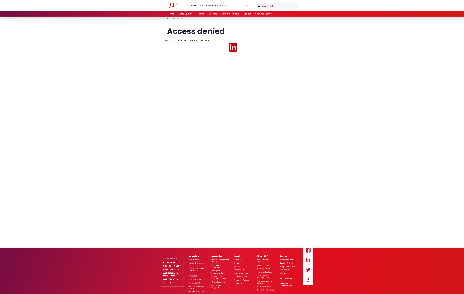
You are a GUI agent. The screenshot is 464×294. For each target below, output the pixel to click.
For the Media (286, 278)
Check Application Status (196, 270)
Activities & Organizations (263, 276)
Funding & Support (196, 292)
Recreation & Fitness (266, 290)
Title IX (167, 283)
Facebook (308, 250)
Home (171, 13)
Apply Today (170, 259)
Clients (200, 13)
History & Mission (241, 273)
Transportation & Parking (264, 282)
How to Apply (193, 260)
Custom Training (230, 13)
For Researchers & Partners (196, 287)
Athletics (238, 283)
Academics (216, 256)
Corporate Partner (288, 266)
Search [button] (259, 6)
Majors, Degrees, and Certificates (220, 261)
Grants (247, 13)
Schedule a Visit (172, 266)
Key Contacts (171, 269)
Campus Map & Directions (171, 274)
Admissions (193, 256)
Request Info (170, 262)
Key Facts (238, 266)
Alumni (283, 273)
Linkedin (308, 260)
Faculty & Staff (286, 263)
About (237, 256)
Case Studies (185, 13)
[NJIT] (172, 6)
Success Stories (263, 13)
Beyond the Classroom (216, 266)
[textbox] (277, 6)
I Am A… (283, 256)
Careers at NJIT (171, 279)
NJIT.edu (245, 6)
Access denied (178, 19)
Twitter (308, 270)
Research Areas (195, 279)
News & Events (194, 283)
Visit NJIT (238, 260)
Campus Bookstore (265, 272)
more (308, 280)
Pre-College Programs (216, 286)
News (236, 263)
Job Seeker (285, 270)
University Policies (241, 280)
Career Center (263, 265)
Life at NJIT (262, 256)
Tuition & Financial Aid (196, 264)
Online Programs (218, 282)
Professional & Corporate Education (220, 277)
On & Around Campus (262, 261)
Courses (213, 13)
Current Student (287, 260)
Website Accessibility (286, 284)
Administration (240, 277)
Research (192, 276)
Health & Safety (264, 286)
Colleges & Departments (217, 272)
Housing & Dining (264, 269)
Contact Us (239, 270)
